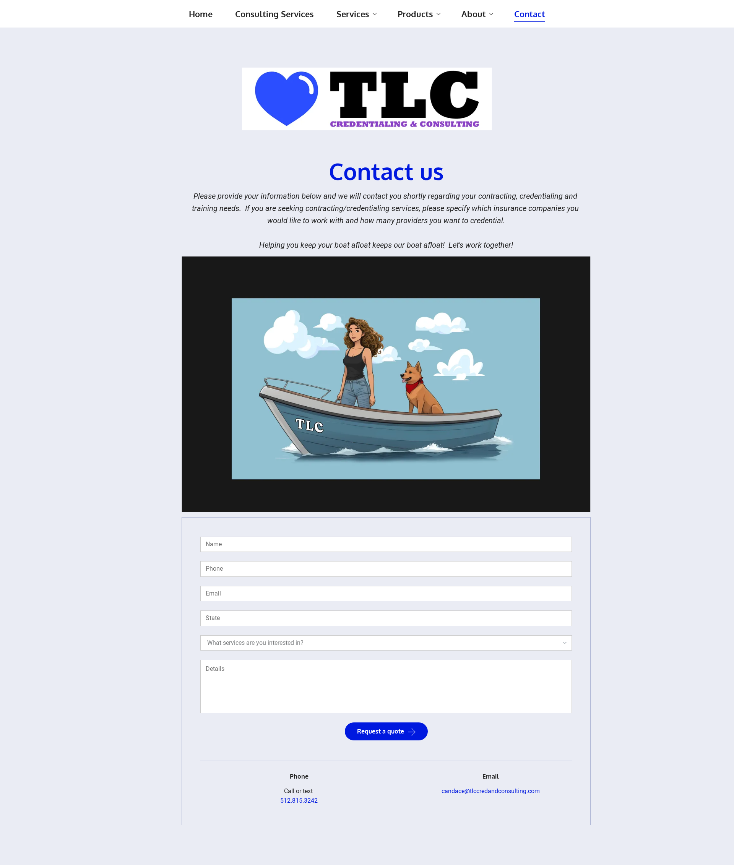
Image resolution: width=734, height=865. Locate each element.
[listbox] (386, 643)
